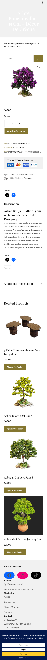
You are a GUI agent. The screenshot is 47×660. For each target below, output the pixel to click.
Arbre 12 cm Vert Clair (18, 415)
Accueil (7, 44)
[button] (38, 67)
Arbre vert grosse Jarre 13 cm (22, 539)
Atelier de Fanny (19, 153)
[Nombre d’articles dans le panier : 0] (43, 2)
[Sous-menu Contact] (13, 612)
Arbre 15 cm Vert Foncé (18, 477)
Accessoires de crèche (17, 151)
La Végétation (16, 44)
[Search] (38, 58)
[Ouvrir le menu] (4, 2)
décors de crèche (33, 153)
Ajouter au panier (16, 131)
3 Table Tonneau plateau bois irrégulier (22, 352)
